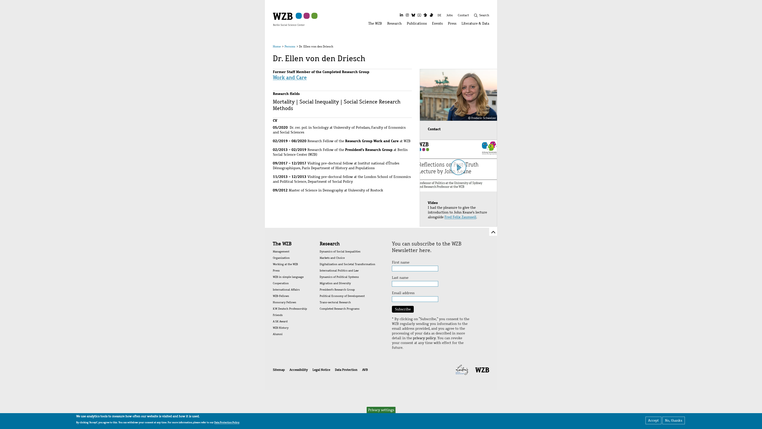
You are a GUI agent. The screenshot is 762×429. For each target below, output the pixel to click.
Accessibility (299, 370)
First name (400, 262)
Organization (281, 258)
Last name (400, 277)
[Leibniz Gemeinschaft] (462, 369)
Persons (290, 46)
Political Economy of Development (342, 296)
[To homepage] (289, 19)
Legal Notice (321, 370)
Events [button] (438, 24)
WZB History (281, 328)
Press (276, 270)
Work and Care (290, 77)
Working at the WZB (285, 264)
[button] (490, 47)
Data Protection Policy (226, 422)
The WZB (282, 244)
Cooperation (281, 283)
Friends (278, 315)
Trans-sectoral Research (335, 302)
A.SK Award (280, 321)
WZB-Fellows (281, 296)
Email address (403, 293)
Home (277, 46)
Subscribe (403, 309)
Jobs (449, 15)
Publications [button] (418, 24)
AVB (365, 370)
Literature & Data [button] (477, 24)
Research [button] (395, 24)
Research (330, 244)
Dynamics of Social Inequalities (340, 251)
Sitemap (279, 370)
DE (439, 15)
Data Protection (346, 370)
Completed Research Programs (339, 309)
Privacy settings (381, 410)
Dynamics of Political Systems (339, 277)
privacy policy (424, 338)
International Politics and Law (339, 270)
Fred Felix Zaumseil (460, 217)
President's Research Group (337, 290)
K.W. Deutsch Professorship (290, 309)
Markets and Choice (332, 258)
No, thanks (673, 420)
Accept (653, 420)
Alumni (278, 334)
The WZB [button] (376, 24)
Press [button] (453, 24)
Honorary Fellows (284, 302)
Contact (463, 15)
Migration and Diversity (335, 283)
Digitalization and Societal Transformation (347, 264)
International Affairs (286, 290)
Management (281, 251)
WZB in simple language (288, 277)
